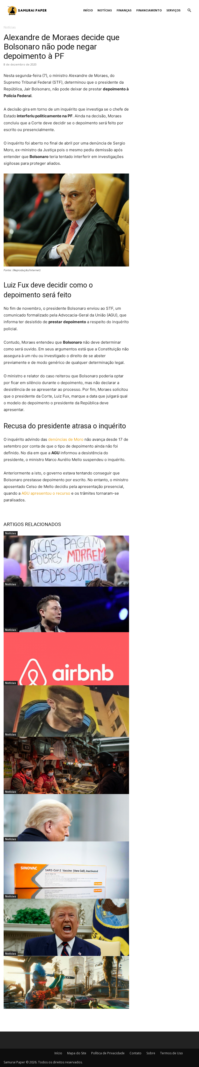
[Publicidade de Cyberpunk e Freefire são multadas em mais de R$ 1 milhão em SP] (66, 720)
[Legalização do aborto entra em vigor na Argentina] (66, 570)
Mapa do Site (76, 1053)
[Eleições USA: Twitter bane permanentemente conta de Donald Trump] (66, 933)
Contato (135, 1053)
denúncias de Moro (65, 439)
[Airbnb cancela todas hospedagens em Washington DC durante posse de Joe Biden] (66, 667)
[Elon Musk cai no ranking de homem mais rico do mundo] (66, 621)
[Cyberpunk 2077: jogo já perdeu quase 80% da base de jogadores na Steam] (66, 990)
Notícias (104, 10)
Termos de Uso (171, 1053)
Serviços (173, 10)
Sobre (150, 1053)
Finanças (124, 10)
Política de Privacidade (108, 1053)
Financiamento (149, 10)
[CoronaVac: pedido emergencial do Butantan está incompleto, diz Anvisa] (66, 876)
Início (88, 10)
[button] (189, 10)
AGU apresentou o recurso (46, 493)
